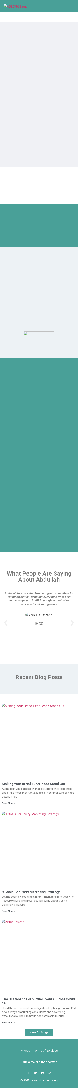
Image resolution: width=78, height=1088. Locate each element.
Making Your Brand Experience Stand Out (33, 784)
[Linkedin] (42, 1073)
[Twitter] (35, 1073)
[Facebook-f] (28, 1073)
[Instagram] (49, 1073)
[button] (6, 623)
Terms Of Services (46, 1050)
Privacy (25, 1050)
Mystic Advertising (46, 1080)
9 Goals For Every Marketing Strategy (31, 892)
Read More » (8, 803)
